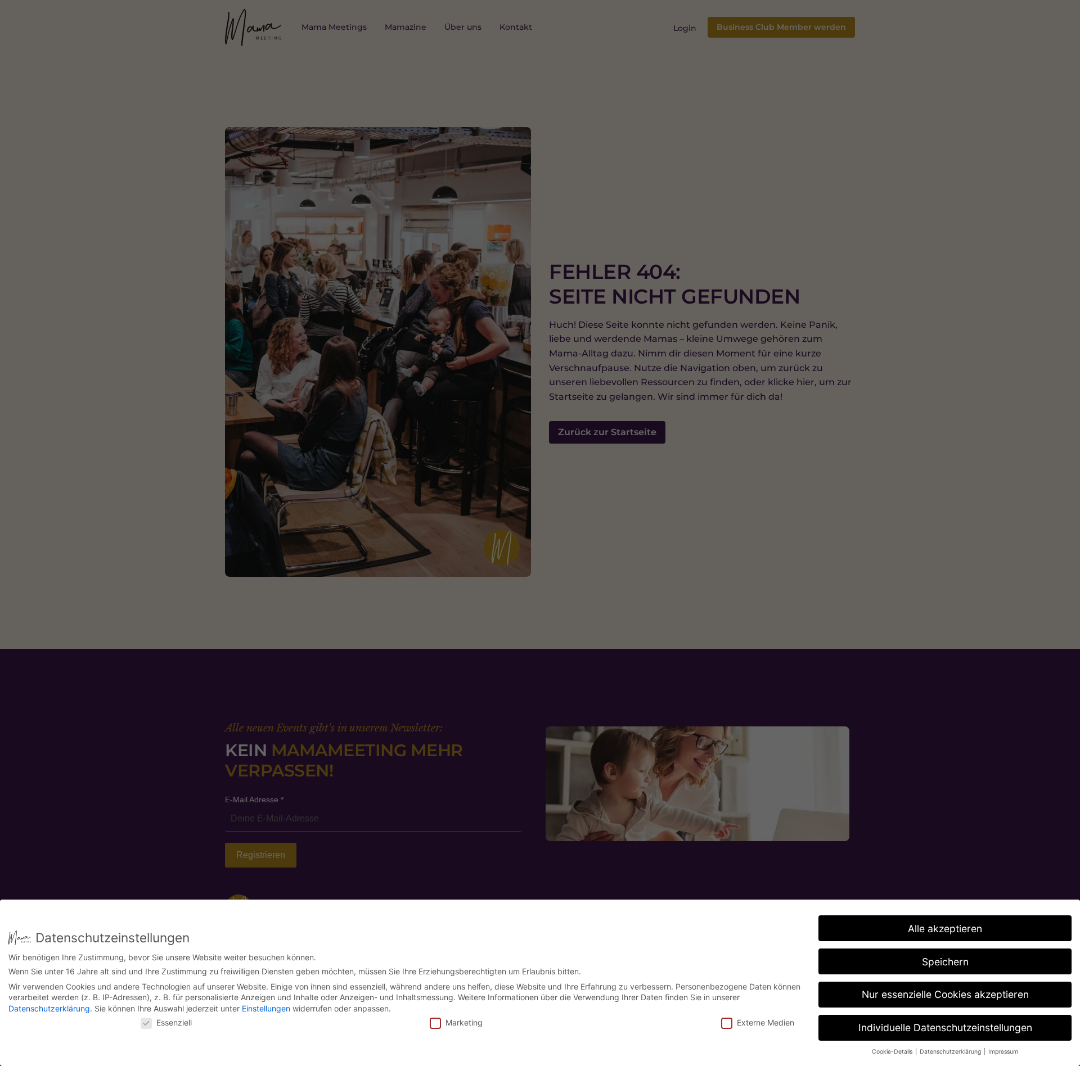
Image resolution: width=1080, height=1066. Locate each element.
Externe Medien (765, 1022)
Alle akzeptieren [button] (945, 928)
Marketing (464, 1022)
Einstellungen (266, 1008)
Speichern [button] (945, 962)
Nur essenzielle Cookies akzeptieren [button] (945, 994)
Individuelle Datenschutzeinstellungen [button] (945, 1027)
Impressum (1003, 1051)
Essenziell (174, 1022)
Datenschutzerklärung (49, 1008)
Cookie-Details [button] (893, 1051)
